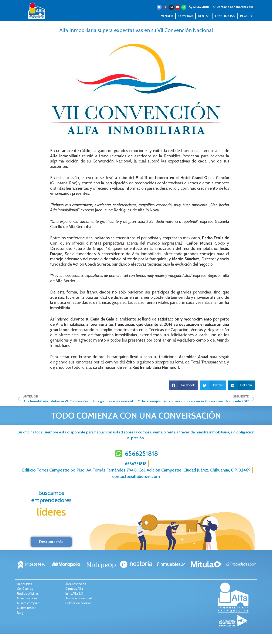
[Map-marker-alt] (159, 7)
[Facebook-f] (165, 7)
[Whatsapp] (183, 7)
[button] (183, 385)
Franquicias (225, 16)
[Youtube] (177, 7)
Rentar (204, 16)
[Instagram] (171, 7)
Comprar (185, 16)
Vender (167, 16)
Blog (244, 16)
